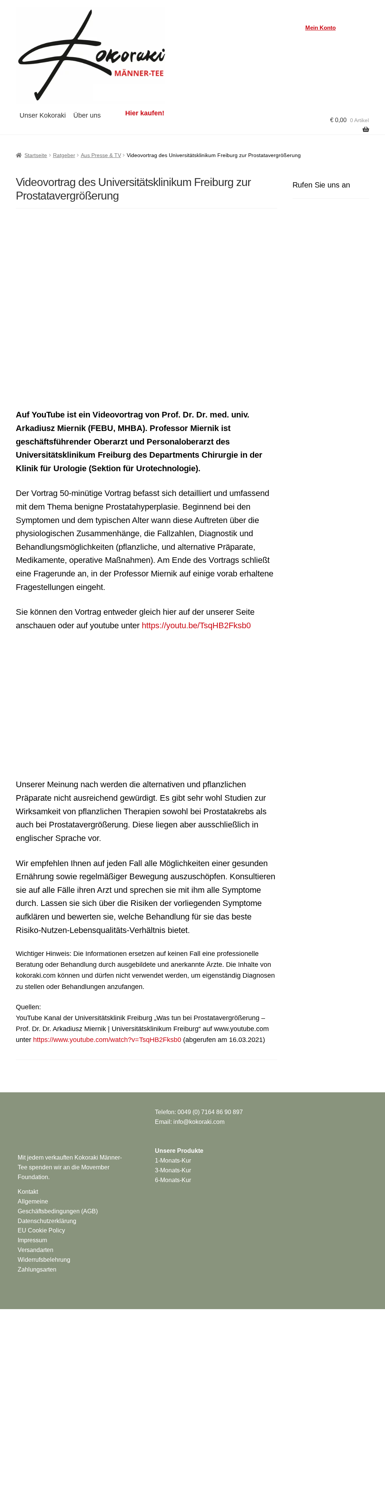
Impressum (32, 1240)
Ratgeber (64, 155)
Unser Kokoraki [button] (43, 115)
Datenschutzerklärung (47, 1221)
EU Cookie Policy (41, 1230)
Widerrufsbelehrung (44, 1260)
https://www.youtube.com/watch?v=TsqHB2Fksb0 (107, 1039)
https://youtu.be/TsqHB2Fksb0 (196, 625)
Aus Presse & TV (101, 155)
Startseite (35, 155)
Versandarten (35, 1250)
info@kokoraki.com (198, 1122)
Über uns (87, 115)
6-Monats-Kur (173, 1180)
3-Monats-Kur (173, 1170)
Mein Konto (320, 27)
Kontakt (28, 1192)
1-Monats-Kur (173, 1160)
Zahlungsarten (37, 1269)
